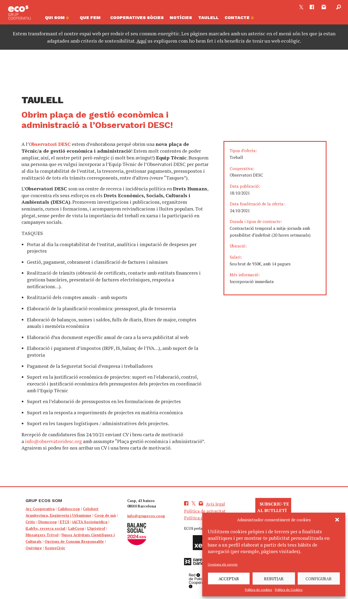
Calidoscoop (69, 508)
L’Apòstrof (96, 528)
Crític (30, 521)
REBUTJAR (274, 578)
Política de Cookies (289, 590)
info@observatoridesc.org (53, 441)
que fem (90, 17)
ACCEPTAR (229, 578)
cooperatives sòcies (137, 17)
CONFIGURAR (319, 578)
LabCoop (76, 528)
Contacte (238, 17)
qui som (55, 17)
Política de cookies (258, 590)
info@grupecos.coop (146, 515)
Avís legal (215, 504)
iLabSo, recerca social (45, 528)
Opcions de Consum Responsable (74, 541)
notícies (181, 17)
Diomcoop (47, 521)
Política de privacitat (205, 511)
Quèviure (34, 547)
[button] (337, 519)
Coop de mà (105, 515)
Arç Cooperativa (40, 508)
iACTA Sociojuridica (89, 521)
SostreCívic (55, 547)
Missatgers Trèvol (42, 534)
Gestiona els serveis (223, 564)
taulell (208, 17)
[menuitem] (59, 19)
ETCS (64, 521)
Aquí (141, 40)
